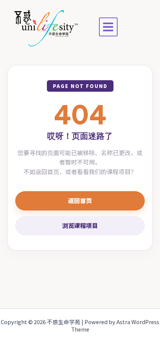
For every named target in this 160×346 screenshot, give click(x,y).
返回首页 (80, 200)
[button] (108, 26)
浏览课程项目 (80, 225)
